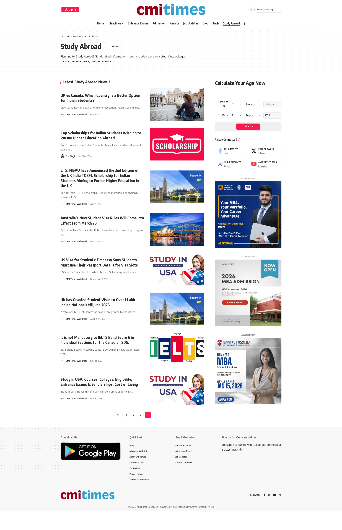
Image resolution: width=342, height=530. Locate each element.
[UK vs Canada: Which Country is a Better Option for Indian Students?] (177, 104)
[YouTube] (274, 495)
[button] (70, 9)
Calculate (248, 126)
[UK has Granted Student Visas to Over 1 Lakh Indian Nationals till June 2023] (177, 309)
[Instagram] (231, 164)
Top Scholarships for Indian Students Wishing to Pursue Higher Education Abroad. (101, 135)
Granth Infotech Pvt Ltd (202, 506)
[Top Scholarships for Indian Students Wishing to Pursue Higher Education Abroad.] (177, 144)
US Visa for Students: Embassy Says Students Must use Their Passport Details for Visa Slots (99, 262)
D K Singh (70, 156)
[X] (265, 151)
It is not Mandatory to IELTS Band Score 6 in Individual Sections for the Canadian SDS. (97, 340)
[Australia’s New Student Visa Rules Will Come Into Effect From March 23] (177, 229)
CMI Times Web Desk (76, 114)
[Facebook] (231, 151)
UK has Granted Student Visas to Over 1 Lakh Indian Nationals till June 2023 (98, 302)
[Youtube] (265, 164)
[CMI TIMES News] (170, 9)
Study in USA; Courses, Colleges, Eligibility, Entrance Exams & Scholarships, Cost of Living (99, 382)
